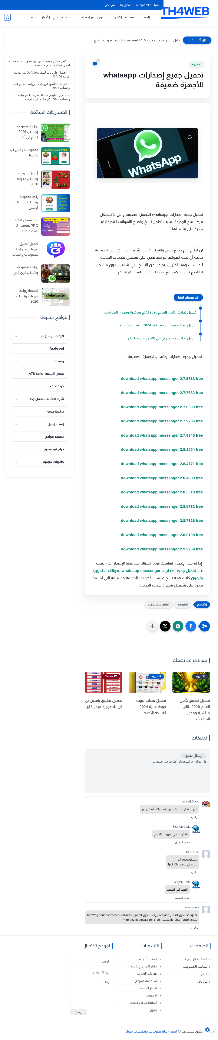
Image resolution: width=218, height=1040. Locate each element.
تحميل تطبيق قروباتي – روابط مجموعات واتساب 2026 (41, 85)
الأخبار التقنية (40, 17)
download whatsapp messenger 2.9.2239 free (161, 549)
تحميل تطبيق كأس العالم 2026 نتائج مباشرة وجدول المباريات (150, 312)
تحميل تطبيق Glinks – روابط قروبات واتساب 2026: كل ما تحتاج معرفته (44, 97)
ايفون (101, 17)
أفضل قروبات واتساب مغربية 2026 (27, 178)
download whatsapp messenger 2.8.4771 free (161, 464)
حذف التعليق (182, 842)
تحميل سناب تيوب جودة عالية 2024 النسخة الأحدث (158, 325)
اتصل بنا (125, 5)
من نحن (110, 5)
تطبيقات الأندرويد (158, 604)
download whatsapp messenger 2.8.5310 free (161, 492)
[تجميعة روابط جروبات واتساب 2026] (55, 297)
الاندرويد (115, 17)
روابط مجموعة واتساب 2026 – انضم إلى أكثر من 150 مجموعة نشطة (24, 132)
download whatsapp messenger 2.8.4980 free (161, 478)
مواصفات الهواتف (80, 17)
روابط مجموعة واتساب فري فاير (26, 269)
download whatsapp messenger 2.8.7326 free (161, 520)
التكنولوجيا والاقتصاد (144, 1002)
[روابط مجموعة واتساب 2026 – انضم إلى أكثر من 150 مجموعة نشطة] (55, 133)
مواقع (58, 17)
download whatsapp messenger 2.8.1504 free (161, 449)
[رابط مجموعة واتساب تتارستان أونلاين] (55, 203)
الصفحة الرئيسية (137, 17)
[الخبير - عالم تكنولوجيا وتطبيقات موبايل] (185, 12)
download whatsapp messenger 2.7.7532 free (161, 393)
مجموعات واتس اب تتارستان (24, 152)
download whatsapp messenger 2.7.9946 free (161, 435)
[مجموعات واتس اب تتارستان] (55, 156)
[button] (190, 626)
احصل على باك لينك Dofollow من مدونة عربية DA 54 (41, 74)
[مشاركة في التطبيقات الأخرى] (152, 626)
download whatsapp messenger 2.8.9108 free (161, 535)
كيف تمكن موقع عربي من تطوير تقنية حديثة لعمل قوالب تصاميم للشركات (39, 63)
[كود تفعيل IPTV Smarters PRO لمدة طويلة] (55, 226)
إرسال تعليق (193, 755)
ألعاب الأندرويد (148, 959)
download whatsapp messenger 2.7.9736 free (161, 421)
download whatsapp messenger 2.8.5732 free (161, 506)
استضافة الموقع (146, 981)
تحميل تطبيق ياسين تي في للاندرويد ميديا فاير (162, 338)
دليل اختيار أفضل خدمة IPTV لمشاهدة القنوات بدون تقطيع (137, 40)
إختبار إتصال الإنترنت (144, 966)
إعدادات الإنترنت (147, 973)
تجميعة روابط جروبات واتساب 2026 (27, 296)
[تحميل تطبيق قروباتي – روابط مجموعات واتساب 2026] (55, 250)
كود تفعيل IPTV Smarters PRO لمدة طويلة (26, 225)
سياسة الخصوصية (147, 5)
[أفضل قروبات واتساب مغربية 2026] (55, 180)
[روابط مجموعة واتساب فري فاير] (55, 273)
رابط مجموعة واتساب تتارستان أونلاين (26, 202)
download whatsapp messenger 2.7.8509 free (161, 407)
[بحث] (7, 17)
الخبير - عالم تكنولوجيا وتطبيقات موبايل (150, 1031)
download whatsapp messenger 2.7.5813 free (161, 378)
